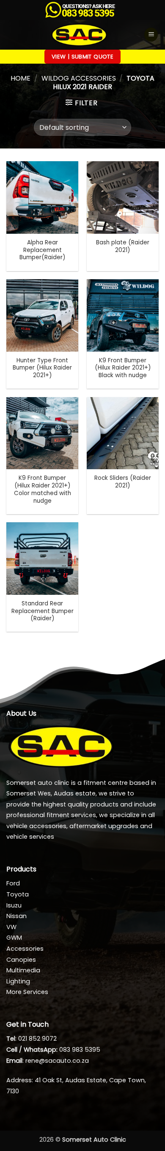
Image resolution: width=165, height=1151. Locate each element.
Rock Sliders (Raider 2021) (122, 481)
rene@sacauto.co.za (57, 1060)
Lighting (18, 981)
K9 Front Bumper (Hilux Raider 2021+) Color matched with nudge (42, 489)
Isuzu (14, 905)
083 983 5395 (79, 1049)
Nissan (16, 916)
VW (11, 927)
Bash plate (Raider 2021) (122, 246)
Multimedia (23, 970)
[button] (151, 35)
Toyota (17, 894)
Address (19, 1080)
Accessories (25, 948)
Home (20, 78)
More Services (27, 992)
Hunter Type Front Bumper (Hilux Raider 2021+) (42, 368)
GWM (14, 937)
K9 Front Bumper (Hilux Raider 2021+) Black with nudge (123, 368)
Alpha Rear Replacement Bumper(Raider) (42, 250)
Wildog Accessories (78, 78)
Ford (13, 883)
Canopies (21, 959)
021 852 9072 (37, 1038)
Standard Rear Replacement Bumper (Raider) (42, 611)
